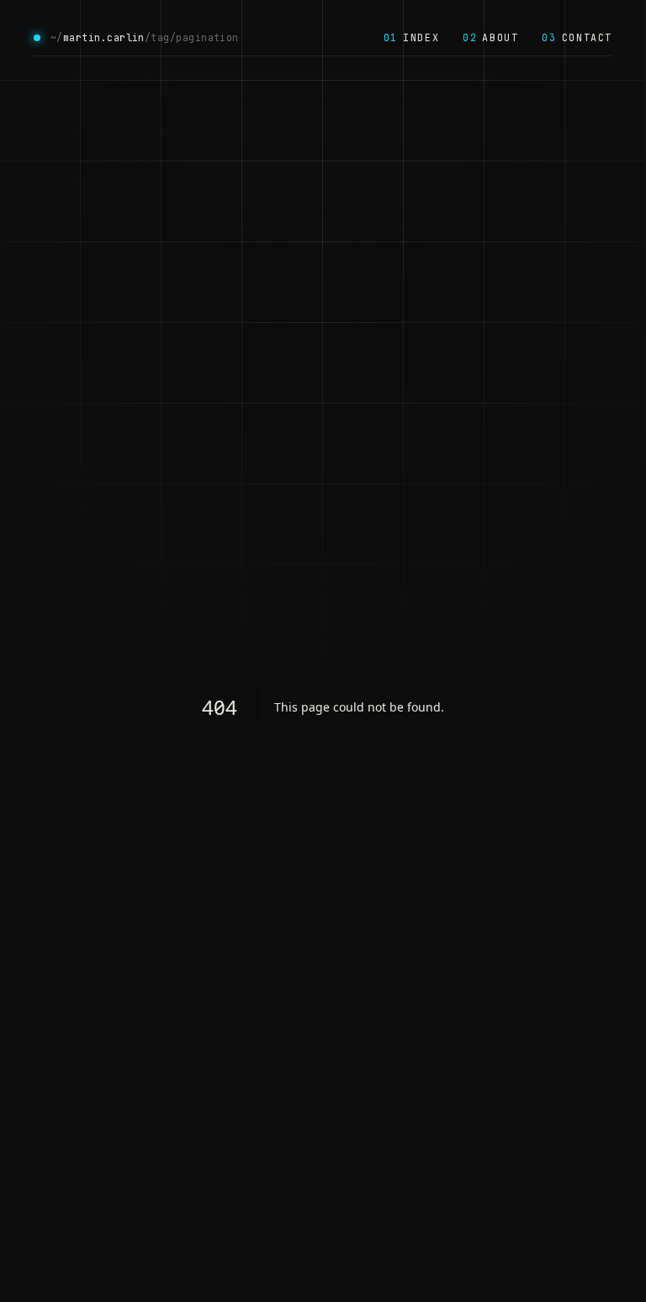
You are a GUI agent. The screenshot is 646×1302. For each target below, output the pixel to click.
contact (577, 37)
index (411, 37)
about (490, 37)
